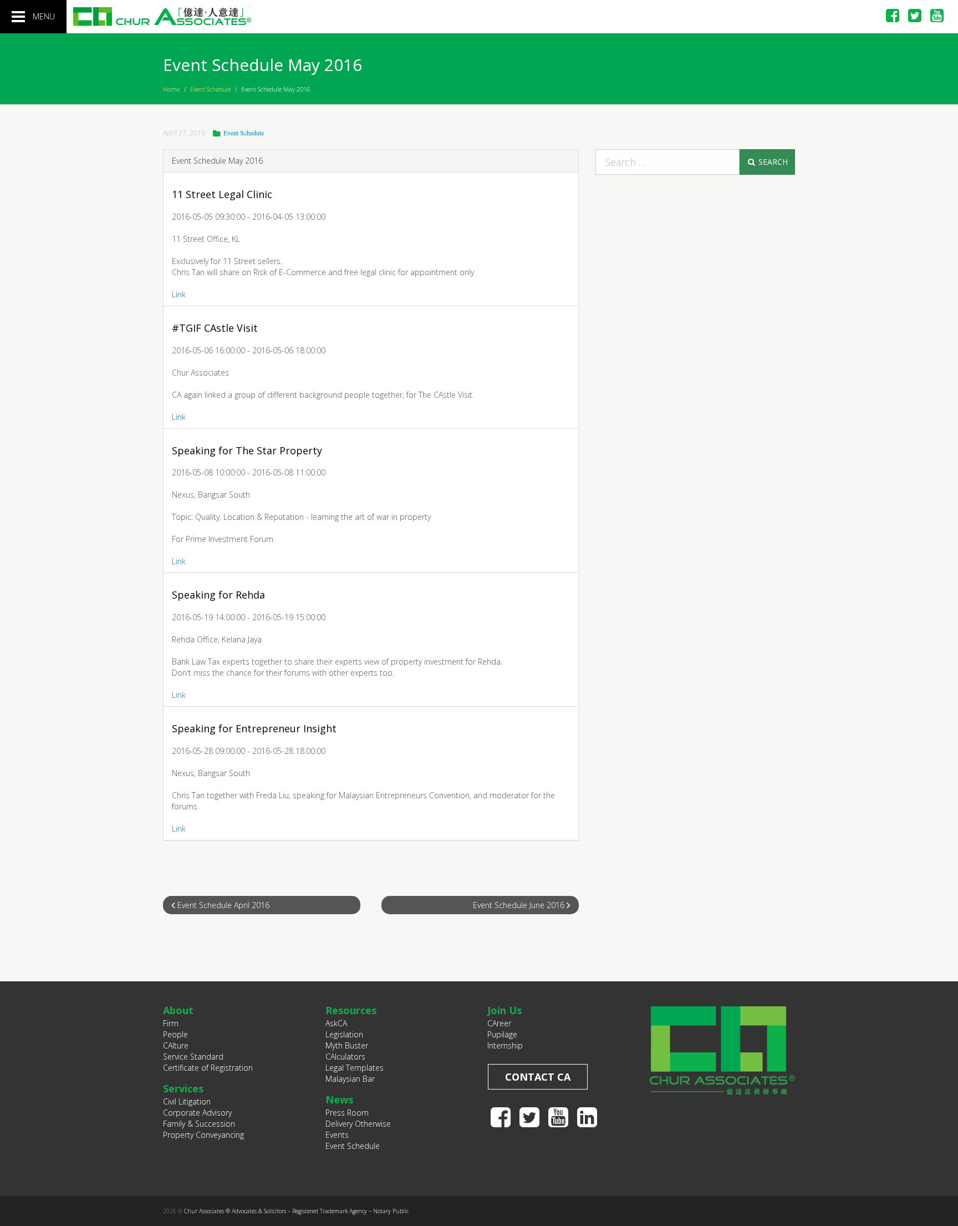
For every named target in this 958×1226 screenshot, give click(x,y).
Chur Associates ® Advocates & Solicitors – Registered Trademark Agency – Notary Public (296, 1211)
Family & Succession (199, 1123)
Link (179, 294)
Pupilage (502, 1034)
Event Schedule (210, 89)
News (339, 1099)
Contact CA (537, 1076)
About (178, 1010)
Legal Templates (354, 1067)
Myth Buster (346, 1045)
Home (171, 89)
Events (337, 1134)
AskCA (336, 1023)
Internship (505, 1045)
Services (183, 1088)
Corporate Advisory (197, 1112)
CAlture (175, 1045)
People (175, 1034)
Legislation (344, 1034)
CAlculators (345, 1056)
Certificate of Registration (208, 1067)
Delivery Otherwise (358, 1123)
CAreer (499, 1023)
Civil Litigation (187, 1101)
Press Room (347, 1112)
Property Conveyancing (203, 1134)
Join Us (504, 1010)
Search (772, 161)
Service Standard (193, 1056)
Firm (171, 1023)
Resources (350, 1010)
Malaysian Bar (350, 1078)
